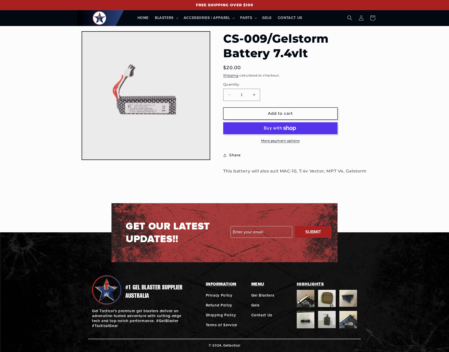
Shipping (231, 75)
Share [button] (235, 155)
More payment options (280, 141)
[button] (166, 17)
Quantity (231, 84)
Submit (313, 232)
